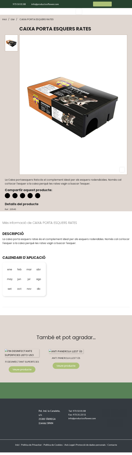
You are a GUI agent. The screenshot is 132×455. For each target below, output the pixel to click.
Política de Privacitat (31, 444)
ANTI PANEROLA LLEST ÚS (66, 358)
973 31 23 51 (79, 414)
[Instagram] (123, 413)
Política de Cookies (53, 444)
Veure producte (22, 369)
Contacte (112, 444)
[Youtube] (111, 423)
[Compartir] (7, 195)
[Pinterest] (22, 195)
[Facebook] (106, 413)
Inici (17, 444)
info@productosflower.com (82, 418)
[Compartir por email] (30, 196)
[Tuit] (15, 195)
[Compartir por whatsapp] (37, 196)
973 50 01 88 (79, 411)
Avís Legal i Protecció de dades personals (85, 444)
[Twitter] (115, 413)
